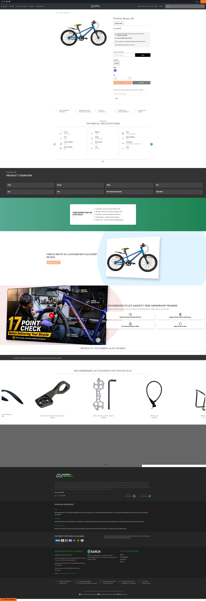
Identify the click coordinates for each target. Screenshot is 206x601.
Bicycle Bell (88, 528)
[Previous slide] (54, 144)
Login (198, 1)
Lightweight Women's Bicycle (91, 521)
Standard (116, 63)
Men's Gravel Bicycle (138, 512)
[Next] (200, 398)
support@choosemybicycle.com (67, 573)
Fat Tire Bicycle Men (117, 512)
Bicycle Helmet (58, 528)
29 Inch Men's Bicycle (99, 512)
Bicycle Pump (77, 528)
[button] (5, 6)
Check (142, 55)
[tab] (102, 161)
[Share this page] (98, 340)
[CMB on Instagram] (4, 1)
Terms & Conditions (124, 557)
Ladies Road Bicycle (80, 521)
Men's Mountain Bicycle (59, 512)
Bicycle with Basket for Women (137, 521)
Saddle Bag (83, 528)
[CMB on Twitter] (6, 1)
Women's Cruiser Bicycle (60, 521)
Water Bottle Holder (96, 528)
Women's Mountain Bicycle (112, 521)
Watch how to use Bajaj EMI (122, 35)
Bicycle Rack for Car (104, 528)
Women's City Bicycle (102, 521)
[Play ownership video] (51, 315)
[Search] (202, 6)
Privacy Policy (123, 559)
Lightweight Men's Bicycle (127, 512)
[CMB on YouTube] (9, 1)
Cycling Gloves (113, 528)
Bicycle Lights (70, 528)
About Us (122, 555)
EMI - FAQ (122, 562)
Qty (114, 75)
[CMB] (96, 6)
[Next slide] (151, 144)
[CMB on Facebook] (2, 1)
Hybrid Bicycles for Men (78, 512)
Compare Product (118, 23)
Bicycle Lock (64, 528)
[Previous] (7, 398)
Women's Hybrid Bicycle (70, 521)
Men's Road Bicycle (69, 512)
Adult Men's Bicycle (108, 512)
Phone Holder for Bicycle (121, 528)
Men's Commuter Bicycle (89, 512)
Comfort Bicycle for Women (124, 521)
